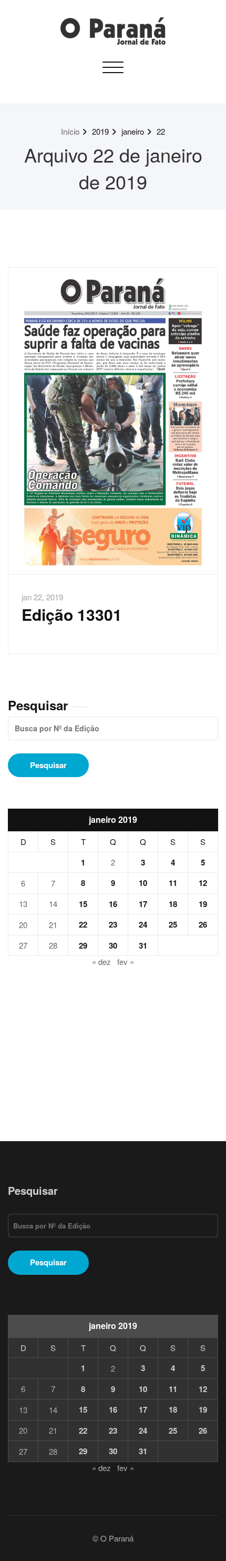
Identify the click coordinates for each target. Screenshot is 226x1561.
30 (113, 945)
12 (203, 883)
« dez (101, 961)
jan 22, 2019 (42, 596)
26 (203, 924)
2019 (100, 131)
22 (161, 131)
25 (173, 924)
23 (113, 924)
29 (83, 945)
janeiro (132, 131)
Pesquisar (38, 705)
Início (70, 131)
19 (203, 904)
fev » (125, 961)
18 (173, 904)
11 (173, 883)
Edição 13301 (72, 614)
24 (143, 924)
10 (143, 883)
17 (143, 904)
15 (83, 904)
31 (143, 945)
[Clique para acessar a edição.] (113, 420)
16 (113, 904)
